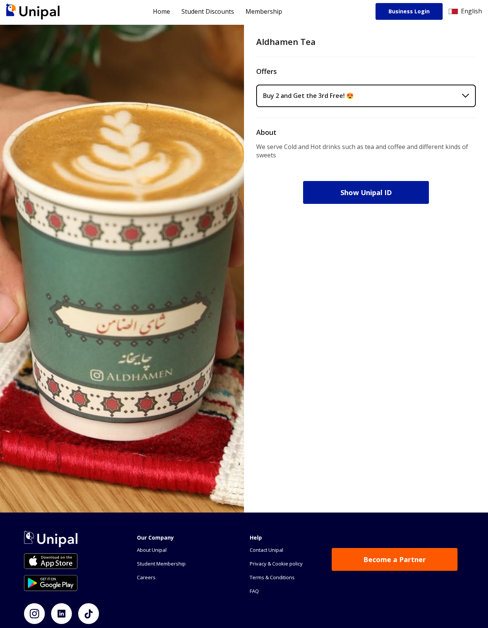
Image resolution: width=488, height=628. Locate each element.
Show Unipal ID (366, 192)
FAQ (254, 591)
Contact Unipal (266, 549)
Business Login (409, 11)
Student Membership (161, 563)
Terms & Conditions (272, 577)
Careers (146, 577)
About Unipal (152, 549)
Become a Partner (394, 559)
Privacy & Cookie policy (276, 563)
